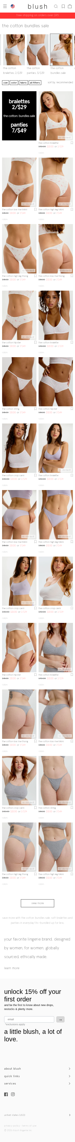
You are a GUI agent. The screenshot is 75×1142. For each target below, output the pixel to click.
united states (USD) (14, 1115)
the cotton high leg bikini (51, 209)
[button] (4, 6)
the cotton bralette (48, 143)
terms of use (29, 1126)
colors (41, 153)
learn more (12, 968)
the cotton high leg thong (15, 276)
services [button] (10, 1083)
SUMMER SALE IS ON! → (37, 15)
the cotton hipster (11, 342)
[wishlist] (63, 6)
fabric (23, 82)
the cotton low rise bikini (14, 209)
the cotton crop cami (13, 475)
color (14, 82)
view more (37, 903)
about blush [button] (12, 1068)
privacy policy (12, 1126)
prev (41, 116)
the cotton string (10, 409)
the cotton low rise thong (52, 276)
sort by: (60, 82)
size (5, 82)
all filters (35, 82)
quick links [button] (12, 1076)
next (70, 116)
